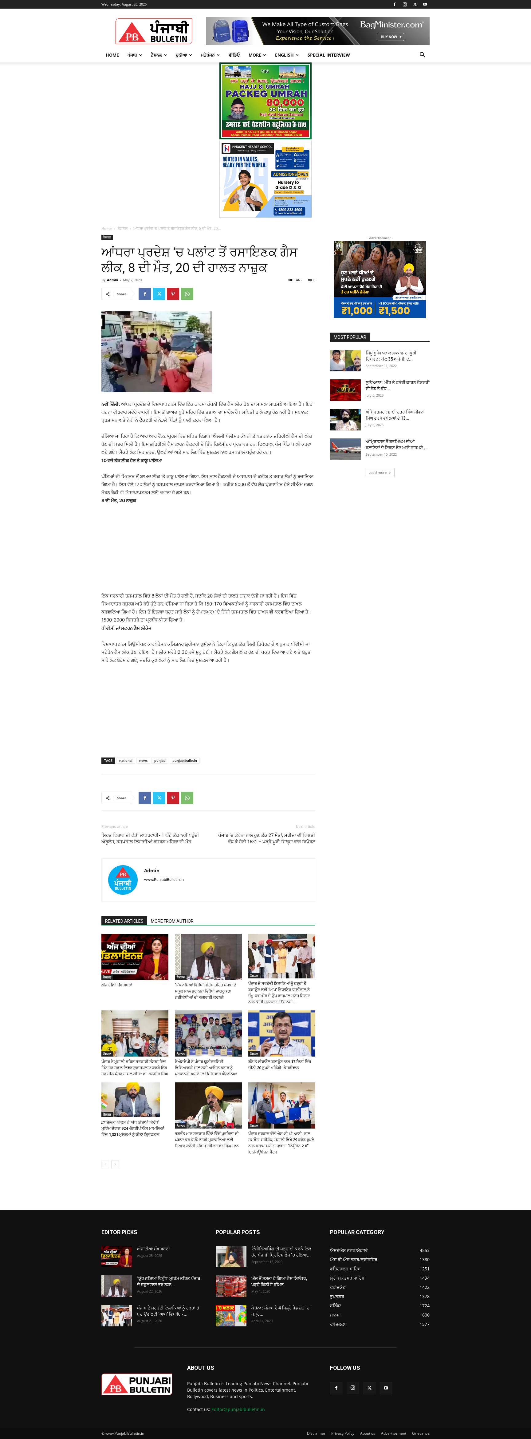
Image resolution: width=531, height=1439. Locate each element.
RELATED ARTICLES (124, 921)
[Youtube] (425, 4)
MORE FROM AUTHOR (172, 921)
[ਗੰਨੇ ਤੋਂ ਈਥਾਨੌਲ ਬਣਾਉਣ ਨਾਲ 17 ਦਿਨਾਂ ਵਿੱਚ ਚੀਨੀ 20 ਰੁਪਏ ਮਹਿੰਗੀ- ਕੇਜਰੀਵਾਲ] (281, 1033)
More (255, 55)
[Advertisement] (208, 551)
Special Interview (329, 55)
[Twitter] (414, 4)
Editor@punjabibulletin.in (238, 1409)
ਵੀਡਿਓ (234, 55)
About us (367, 1433)
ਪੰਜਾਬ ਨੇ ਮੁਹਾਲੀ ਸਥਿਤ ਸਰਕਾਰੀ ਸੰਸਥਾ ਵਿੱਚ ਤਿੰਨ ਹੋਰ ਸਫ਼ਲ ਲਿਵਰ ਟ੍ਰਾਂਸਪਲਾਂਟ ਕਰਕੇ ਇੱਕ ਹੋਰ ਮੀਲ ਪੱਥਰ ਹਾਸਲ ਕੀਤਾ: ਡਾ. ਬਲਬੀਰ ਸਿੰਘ (134, 1067)
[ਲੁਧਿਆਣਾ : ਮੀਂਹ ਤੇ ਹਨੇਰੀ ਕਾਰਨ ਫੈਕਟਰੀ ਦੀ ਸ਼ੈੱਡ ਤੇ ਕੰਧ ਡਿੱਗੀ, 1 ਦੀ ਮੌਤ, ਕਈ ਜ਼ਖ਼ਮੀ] (345, 390)
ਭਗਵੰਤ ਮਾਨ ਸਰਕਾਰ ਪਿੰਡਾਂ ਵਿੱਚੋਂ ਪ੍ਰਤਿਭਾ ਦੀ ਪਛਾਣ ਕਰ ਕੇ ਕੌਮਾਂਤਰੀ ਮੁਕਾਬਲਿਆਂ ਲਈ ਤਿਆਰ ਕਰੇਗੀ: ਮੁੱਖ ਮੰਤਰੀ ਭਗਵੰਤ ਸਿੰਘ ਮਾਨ (207, 1139)
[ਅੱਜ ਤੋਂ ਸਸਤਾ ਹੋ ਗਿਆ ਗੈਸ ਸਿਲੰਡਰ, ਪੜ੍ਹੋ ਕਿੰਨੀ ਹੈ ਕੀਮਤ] (231, 1286)
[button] (422, 55)
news (143, 760)
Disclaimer (316, 1433)
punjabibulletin (184, 760)
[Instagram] (404, 4)
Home (112, 55)
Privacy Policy (342, 1433)
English (284, 55)
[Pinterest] (173, 294)
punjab (160, 760)
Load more (377, 472)
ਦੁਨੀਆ (181, 55)
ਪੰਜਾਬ (132, 55)
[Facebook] (394, 4)
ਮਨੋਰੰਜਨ (208, 55)
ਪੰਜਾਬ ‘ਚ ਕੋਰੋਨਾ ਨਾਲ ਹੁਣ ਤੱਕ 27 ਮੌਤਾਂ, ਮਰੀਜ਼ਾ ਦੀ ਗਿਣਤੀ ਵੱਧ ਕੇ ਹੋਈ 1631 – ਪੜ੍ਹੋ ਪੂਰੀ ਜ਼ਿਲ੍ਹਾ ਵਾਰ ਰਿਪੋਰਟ (266, 839)
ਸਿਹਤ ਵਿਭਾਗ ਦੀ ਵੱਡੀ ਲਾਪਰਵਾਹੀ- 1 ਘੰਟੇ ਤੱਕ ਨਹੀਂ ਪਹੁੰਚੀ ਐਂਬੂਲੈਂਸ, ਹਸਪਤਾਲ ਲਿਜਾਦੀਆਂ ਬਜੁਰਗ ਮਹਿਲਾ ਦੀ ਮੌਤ (150, 839)
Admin (112, 280)
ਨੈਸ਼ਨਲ (156, 55)
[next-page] (115, 1164)
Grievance (421, 1433)
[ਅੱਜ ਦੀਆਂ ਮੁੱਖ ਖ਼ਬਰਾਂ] (134, 957)
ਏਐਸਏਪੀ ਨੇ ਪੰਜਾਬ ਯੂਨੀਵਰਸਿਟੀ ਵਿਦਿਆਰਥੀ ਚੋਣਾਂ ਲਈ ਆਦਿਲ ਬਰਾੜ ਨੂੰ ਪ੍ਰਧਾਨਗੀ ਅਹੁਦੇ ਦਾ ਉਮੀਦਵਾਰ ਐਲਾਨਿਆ (206, 1067)
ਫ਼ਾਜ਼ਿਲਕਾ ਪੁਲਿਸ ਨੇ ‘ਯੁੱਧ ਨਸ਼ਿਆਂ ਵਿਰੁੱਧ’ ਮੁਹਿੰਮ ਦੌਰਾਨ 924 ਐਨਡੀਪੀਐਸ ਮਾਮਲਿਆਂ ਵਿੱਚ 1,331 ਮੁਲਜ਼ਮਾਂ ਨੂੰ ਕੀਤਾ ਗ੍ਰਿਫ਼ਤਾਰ (132, 1128)
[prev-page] (105, 1164)
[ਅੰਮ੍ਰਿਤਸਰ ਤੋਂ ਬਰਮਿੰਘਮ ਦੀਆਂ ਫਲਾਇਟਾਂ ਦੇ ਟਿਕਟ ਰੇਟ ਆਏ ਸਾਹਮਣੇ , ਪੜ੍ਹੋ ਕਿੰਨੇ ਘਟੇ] (345, 449)
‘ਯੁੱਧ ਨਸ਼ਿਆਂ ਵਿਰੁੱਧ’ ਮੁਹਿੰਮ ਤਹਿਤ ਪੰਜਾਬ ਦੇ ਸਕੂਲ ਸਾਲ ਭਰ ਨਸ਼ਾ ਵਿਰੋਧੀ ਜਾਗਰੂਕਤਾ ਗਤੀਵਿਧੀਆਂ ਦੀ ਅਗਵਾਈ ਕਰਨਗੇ (205, 991)
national (125, 760)
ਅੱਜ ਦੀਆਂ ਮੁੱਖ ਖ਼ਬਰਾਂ (116, 985)
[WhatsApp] (187, 294)
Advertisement (393, 1433)
